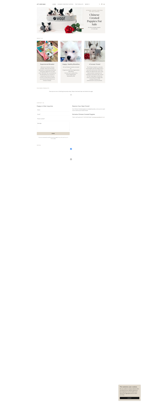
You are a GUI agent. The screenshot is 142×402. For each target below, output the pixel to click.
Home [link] (54, 4)
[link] (71, 149)
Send (53, 133)
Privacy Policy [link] (60, 137)
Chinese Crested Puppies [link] (65, 4)
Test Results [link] (79, 4)
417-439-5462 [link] (41, 4)
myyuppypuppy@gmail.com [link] (98, 117)
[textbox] (53, 109)
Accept (130, 398)
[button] (87, 4)
